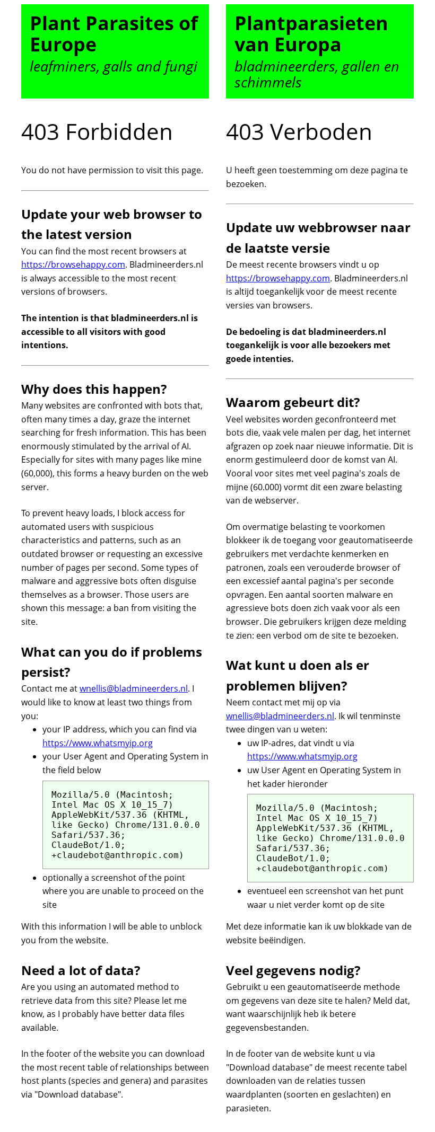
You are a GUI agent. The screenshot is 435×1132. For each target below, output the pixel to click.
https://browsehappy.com (73, 264)
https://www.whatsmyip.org (97, 743)
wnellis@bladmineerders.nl (134, 688)
